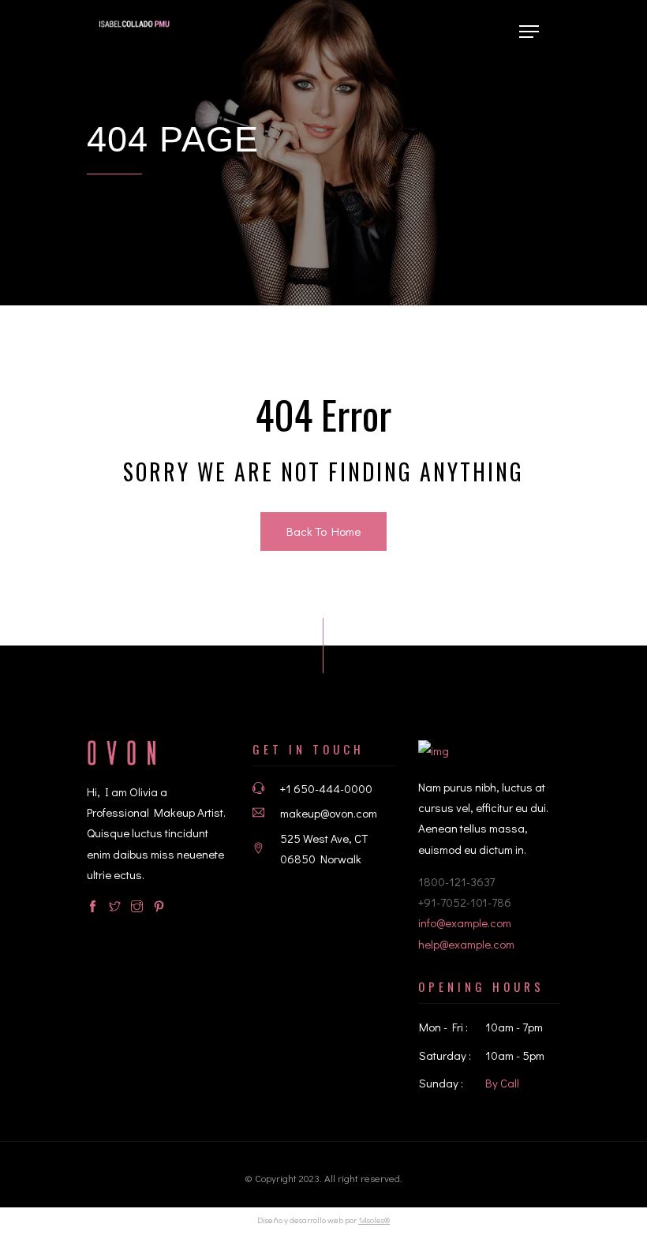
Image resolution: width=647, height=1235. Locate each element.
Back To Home (323, 531)
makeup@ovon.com (328, 813)
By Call (502, 1083)
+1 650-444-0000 (326, 788)
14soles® (374, 1220)
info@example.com (464, 922)
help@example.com (466, 944)
